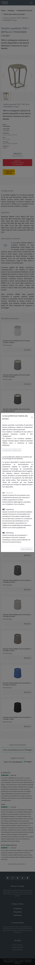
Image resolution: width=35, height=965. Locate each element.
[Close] (32, 417)
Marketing (9, 533)
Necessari (9, 493)
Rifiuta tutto (17, 450)
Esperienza (10, 509)
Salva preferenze (26, 549)
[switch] (3, 509)
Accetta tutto (7, 450)
